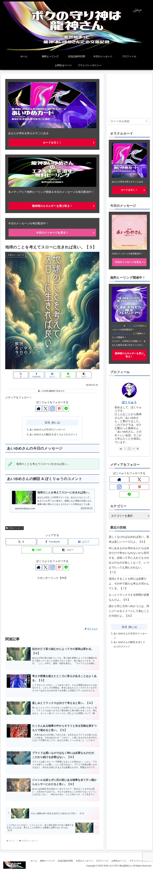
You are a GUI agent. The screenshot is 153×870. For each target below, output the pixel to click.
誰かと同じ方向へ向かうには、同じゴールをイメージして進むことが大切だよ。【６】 (129, 611)
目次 (47, 422)
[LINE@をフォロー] (66, 409)
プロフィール (102, 861)
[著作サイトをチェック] (39, 409)
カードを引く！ (52, 142)
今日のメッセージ (16, 528)
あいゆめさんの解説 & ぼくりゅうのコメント (53, 434)
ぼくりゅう (129, 402)
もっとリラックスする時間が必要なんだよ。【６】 (129, 597)
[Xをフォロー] (45, 409)
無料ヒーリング (47, 861)
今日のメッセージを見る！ (52, 232)
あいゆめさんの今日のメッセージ (47, 429)
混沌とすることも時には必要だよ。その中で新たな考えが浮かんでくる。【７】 (129, 583)
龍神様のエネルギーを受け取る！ (52, 205)
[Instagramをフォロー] (52, 409)
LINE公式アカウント (121, 333)
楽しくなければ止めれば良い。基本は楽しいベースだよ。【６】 (129, 539)
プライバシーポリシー (139, 861)
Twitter (131, 326)
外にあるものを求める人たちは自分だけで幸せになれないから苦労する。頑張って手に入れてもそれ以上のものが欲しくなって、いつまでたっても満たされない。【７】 (129, 560)
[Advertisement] (52, 601)
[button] (83, 375)
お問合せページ (118, 861)
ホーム (34, 861)
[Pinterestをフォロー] (59, 409)
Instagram (116, 326)
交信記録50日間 (65, 861)
